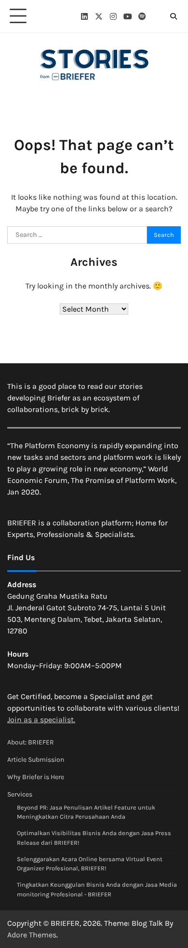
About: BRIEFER (30, 742)
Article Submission (35, 760)
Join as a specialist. (41, 719)
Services (19, 794)
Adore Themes (31, 934)
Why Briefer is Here (35, 777)
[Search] (173, 16)
